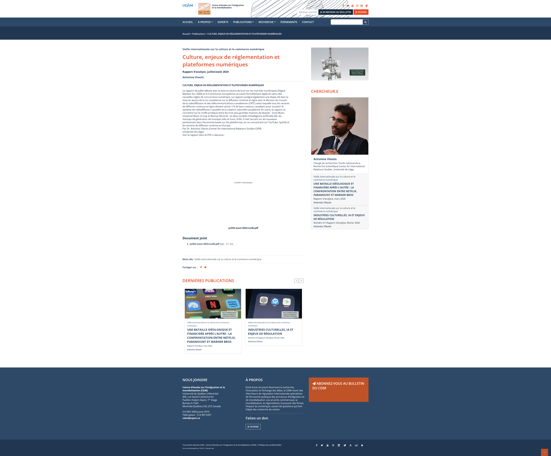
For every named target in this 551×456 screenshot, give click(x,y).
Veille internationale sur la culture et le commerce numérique (223, 49)
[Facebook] (343, 6)
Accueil (188, 22)
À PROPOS (254, 379)
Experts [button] (223, 22)
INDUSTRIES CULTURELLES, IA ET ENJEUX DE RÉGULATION (270, 332)
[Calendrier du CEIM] (361, 6)
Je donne (253, 426)
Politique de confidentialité (269, 445)
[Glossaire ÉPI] (350, 445)
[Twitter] (348, 6)
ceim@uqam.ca (191, 418)
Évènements (289, 22)
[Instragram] (333, 445)
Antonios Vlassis (193, 77)
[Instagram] (357, 6)
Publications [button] (242, 22)
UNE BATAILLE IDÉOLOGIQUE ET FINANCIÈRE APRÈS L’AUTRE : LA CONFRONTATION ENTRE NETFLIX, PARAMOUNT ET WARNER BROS (211, 336)
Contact (308, 22)
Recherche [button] (266, 22)
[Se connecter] (362, 445)
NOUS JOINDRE (195, 379)
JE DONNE (361, 12)
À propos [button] (204, 22)
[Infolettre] (366, 6)
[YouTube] (352, 6)
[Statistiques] (356, 445)
